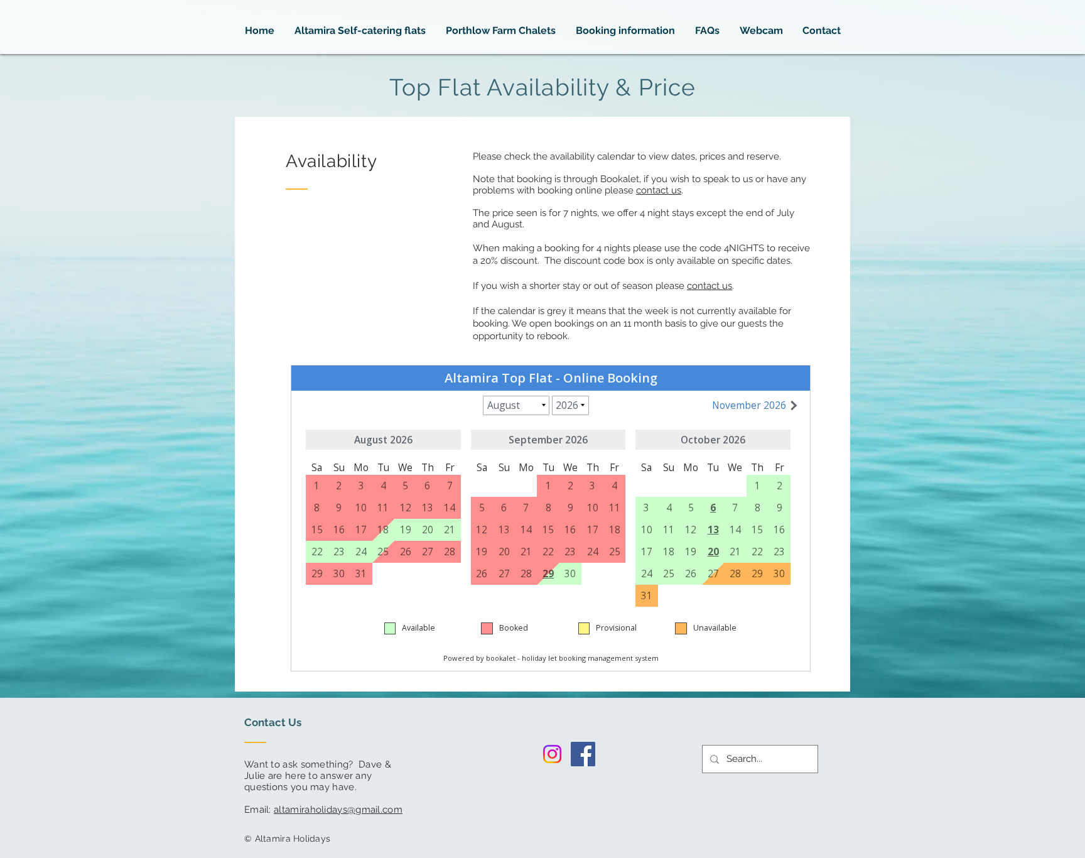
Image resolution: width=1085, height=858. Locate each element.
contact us (658, 190)
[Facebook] (583, 754)
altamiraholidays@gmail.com (338, 809)
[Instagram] (552, 754)
